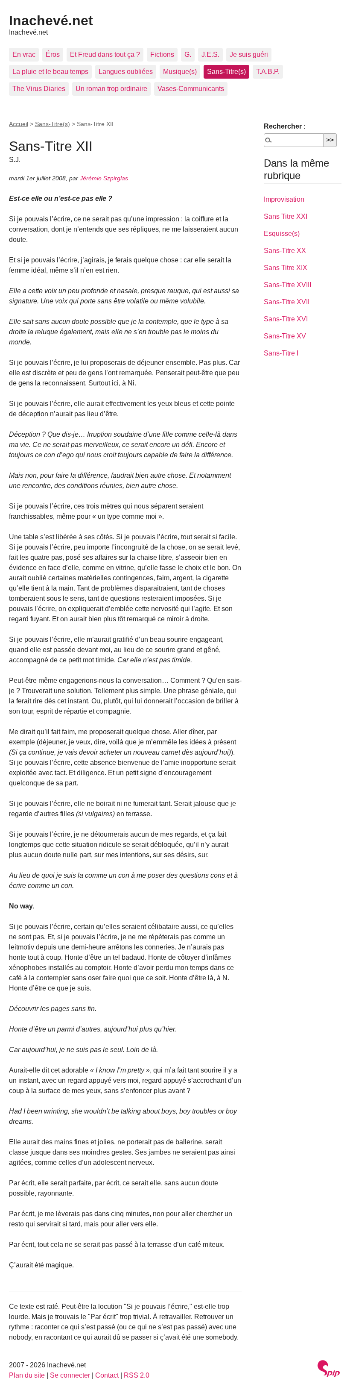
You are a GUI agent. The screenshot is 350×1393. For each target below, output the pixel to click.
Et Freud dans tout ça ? (105, 54)
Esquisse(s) (282, 233)
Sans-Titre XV (285, 336)
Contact (107, 1375)
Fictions (162, 54)
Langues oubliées (126, 71)
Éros (53, 54)
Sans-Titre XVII (286, 302)
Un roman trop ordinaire (111, 88)
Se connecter (70, 1375)
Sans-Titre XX (285, 250)
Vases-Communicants (191, 88)
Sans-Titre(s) (226, 71)
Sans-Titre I (281, 353)
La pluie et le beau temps (50, 71)
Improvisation (284, 199)
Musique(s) (180, 71)
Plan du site (27, 1375)
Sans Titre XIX (285, 267)
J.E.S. (210, 54)
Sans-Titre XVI (286, 319)
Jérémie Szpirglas (104, 178)
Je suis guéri (249, 54)
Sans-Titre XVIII (287, 284)
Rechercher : (285, 126)
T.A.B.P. (268, 71)
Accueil (18, 123)
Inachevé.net (51, 20)
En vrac (23, 54)
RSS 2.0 (136, 1375)
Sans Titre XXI (285, 216)
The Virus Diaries (38, 88)
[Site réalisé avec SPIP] (328, 1369)
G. (187, 54)
